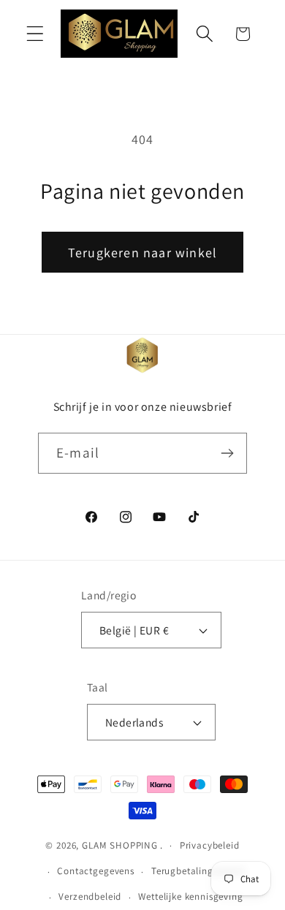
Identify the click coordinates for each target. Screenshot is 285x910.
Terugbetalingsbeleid (198, 871)
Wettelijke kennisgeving (190, 896)
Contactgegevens (95, 871)
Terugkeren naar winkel (142, 252)
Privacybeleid (210, 845)
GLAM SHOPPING (120, 845)
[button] (35, 34)
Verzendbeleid (89, 896)
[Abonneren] (227, 453)
